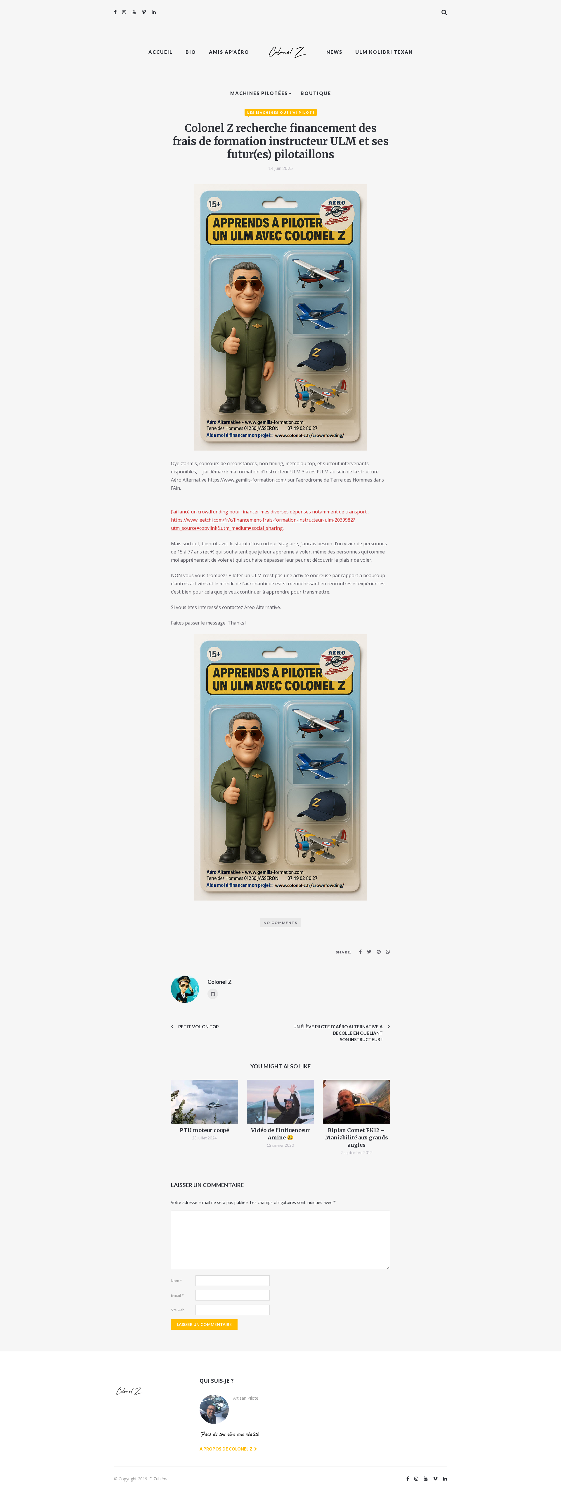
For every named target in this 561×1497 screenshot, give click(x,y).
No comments (280, 922)
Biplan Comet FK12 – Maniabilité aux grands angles (356, 1137)
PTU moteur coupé (204, 1130)
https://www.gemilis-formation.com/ (247, 480)
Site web (178, 1310)
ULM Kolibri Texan (384, 52)
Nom (176, 1280)
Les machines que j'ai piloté (281, 112)
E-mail (177, 1295)
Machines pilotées (259, 93)
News (334, 52)
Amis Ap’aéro (229, 52)
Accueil (160, 52)
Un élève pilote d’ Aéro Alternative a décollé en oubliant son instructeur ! (338, 1033)
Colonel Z (219, 981)
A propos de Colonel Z (226, 1448)
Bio (191, 52)
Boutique (316, 93)
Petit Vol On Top (198, 1026)
